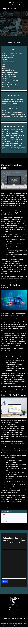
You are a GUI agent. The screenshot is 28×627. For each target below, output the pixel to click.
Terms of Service (23, 625)
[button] (26, 8)
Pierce (4, 518)
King (4, 514)
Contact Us (16, 610)
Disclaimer (2, 623)
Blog (10, 610)
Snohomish (5, 521)
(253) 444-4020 (8, 8)
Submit (5, 581)
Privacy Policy (16, 625)
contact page (9, 282)
